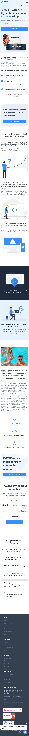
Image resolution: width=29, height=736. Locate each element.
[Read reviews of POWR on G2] (14, 716)
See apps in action (14, 474)
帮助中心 (17, 326)
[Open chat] (25, 732)
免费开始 (14, 29)
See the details (14, 121)
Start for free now (8, 77)
